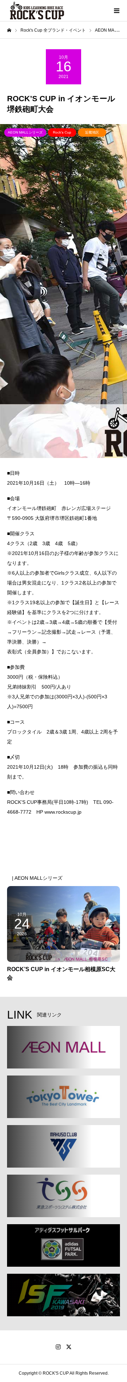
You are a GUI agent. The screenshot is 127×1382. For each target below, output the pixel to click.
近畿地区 (92, 132)
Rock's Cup (62, 132)
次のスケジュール (92, 857)
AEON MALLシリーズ (25, 132)
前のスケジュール (35, 857)
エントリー (46, 831)
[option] (63, 291)
